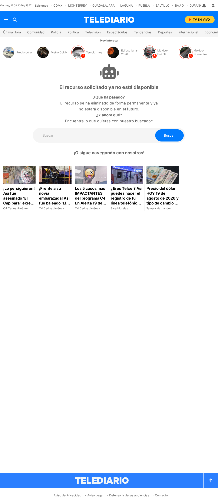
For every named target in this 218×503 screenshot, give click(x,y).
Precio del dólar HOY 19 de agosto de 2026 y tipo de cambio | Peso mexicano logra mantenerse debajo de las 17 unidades (162, 208)
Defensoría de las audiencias (129, 495)
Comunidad (35, 32)
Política (73, 32)
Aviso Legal (95, 495)
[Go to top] (211, 480)
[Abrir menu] (6, 19)
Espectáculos (117, 32)
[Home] (109, 20)
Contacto (161, 495)
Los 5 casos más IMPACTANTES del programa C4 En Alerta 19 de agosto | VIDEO (90, 198)
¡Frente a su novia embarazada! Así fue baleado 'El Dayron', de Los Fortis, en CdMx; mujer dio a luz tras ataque (54, 205)
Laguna (126, 5)
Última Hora (12, 32)
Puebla (144, 5)
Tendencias (143, 32)
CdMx (58, 5)
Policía (56, 32)
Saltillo (162, 5)
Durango (197, 5)
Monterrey (77, 5)
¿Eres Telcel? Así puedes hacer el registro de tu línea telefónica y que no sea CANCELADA (127, 200)
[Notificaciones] (204, 5)
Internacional (188, 32)
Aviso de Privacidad (67, 495)
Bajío (179, 5)
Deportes (165, 32)
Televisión (93, 32)
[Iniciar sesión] (213, 5)
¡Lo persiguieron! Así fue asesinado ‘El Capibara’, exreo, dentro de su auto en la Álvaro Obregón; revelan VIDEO (19, 205)
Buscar (169, 135)
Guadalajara (103, 5)
